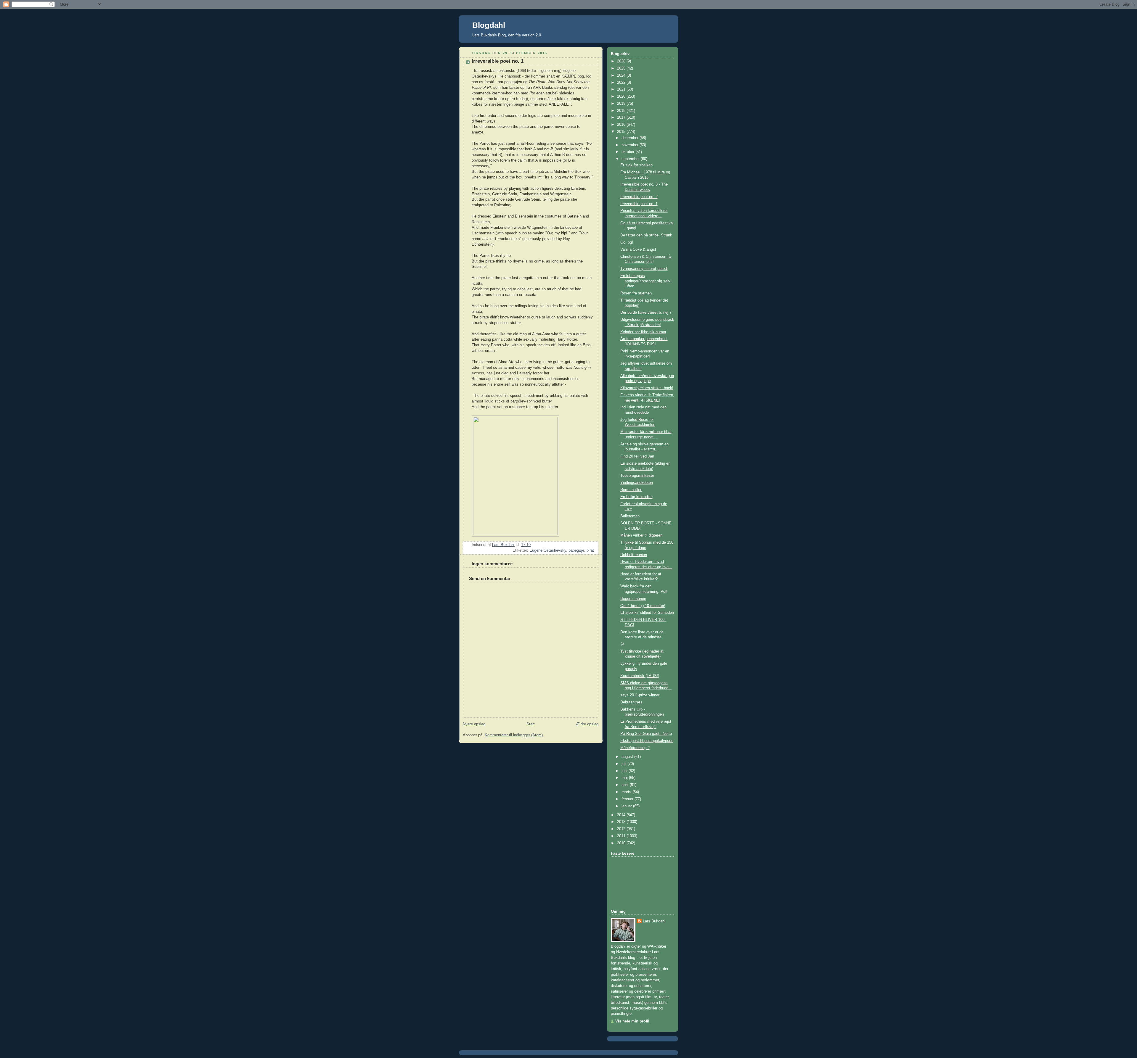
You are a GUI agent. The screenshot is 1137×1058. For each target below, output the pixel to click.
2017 (622, 117)
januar (627, 806)
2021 (622, 89)
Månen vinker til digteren (641, 535)
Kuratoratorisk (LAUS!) (639, 676)
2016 (622, 125)
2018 (622, 111)
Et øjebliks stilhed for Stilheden (647, 613)
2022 (622, 82)
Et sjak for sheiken (636, 165)
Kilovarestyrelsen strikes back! (646, 388)
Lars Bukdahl (654, 921)
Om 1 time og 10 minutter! (642, 606)
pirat (590, 550)
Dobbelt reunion (633, 555)
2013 (622, 822)
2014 (622, 815)
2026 (622, 61)
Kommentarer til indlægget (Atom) (514, 735)
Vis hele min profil (632, 1021)
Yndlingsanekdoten (636, 483)
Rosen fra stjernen (636, 293)
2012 (622, 829)
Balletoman (630, 516)
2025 (622, 68)
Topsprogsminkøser (637, 476)
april (626, 785)
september (631, 159)
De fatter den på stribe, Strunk (646, 235)
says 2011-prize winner (639, 695)
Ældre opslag (587, 724)
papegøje (576, 550)
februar (628, 799)
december (631, 138)
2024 (622, 75)
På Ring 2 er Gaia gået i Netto (646, 734)
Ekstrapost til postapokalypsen (646, 741)
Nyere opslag (474, 724)
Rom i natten (631, 490)
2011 (622, 836)
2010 (622, 843)
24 (622, 644)
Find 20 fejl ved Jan (637, 456)
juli (624, 764)
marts (627, 792)
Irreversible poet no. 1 (639, 204)
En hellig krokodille (636, 497)
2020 (622, 96)
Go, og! (626, 242)
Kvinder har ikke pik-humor (643, 332)
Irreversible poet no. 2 (639, 197)
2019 (622, 104)
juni (625, 771)
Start (530, 724)
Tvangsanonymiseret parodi (644, 269)
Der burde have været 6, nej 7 (646, 312)
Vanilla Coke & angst (638, 249)
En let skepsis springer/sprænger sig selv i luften (646, 281)
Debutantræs (631, 702)
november (631, 145)
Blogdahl (488, 25)
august (628, 757)
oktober (628, 152)
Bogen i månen (633, 599)
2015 (622, 132)
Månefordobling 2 (635, 748)
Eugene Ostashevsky (547, 550)
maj (625, 778)
